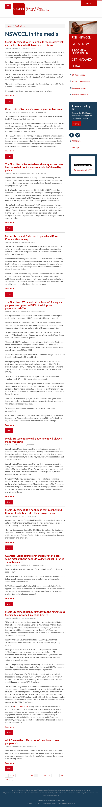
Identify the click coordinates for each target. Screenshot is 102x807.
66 (62, 775)
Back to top (60, 801)
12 (40, 775)
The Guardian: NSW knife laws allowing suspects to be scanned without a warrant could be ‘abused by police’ (34, 167)
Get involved (82, 59)
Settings (75, 147)
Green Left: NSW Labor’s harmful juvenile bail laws (33, 109)
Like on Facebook (71, 135)
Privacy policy (42, 801)
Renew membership (80, 94)
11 (36, 775)
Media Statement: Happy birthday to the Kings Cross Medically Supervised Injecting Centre (35, 613)
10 (32, 775)
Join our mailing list (81, 107)
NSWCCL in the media (81, 81)
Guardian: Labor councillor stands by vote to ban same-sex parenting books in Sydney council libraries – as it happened (34, 558)
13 (45, 775)
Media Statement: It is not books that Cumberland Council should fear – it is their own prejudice (33, 511)
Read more (9, 95)
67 (7, 779)
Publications (20, 26)
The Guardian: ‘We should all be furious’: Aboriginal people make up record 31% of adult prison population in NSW (33, 305)
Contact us (51, 801)
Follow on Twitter (77, 135)
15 (53, 775)
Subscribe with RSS (84, 170)
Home (9, 26)
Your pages (76, 141)
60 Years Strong (78, 75)
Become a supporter (80, 52)
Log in (88, 3)
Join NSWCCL (81, 37)
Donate (77, 66)
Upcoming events (79, 88)
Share (9, 101)
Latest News (81, 44)
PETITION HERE (21, 707)
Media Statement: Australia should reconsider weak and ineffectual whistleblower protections (34, 43)
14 (49, 775)
